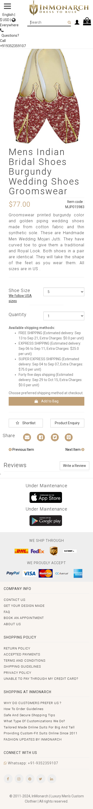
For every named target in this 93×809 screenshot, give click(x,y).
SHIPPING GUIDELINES (22, 666)
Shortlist (28, 423)
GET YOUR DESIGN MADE (24, 606)
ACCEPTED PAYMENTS (22, 654)
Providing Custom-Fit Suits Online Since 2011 (40, 733)
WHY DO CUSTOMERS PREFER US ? (32, 703)
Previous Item (23, 450)
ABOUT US (12, 624)
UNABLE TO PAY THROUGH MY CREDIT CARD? (41, 678)
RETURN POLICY (17, 648)
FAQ (7, 612)
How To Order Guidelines (24, 709)
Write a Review (74, 466)
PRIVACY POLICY (17, 673)
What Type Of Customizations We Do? (34, 721)
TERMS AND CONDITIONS (24, 660)
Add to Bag (49, 401)
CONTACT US (14, 600)
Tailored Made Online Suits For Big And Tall (39, 727)
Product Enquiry (67, 423)
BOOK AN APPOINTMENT (24, 618)
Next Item (73, 450)
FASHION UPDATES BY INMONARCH (33, 739)
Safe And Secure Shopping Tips (29, 715)
